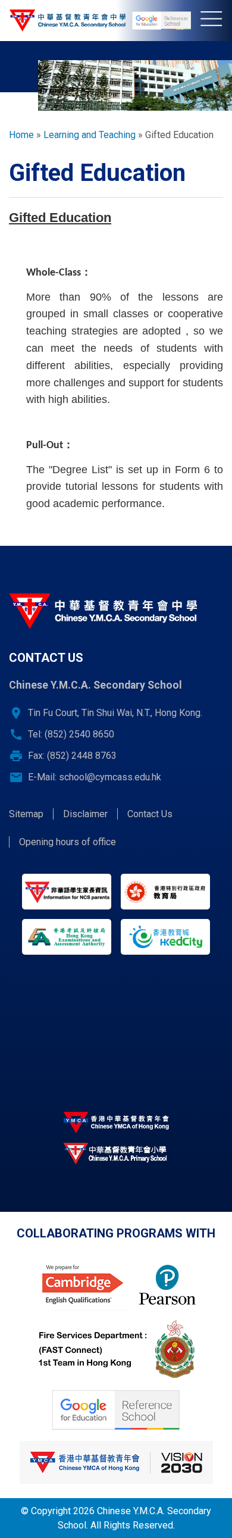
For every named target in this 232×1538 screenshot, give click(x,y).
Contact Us (150, 814)
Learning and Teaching (89, 134)
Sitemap (26, 814)
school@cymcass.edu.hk (110, 777)
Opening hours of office (67, 842)
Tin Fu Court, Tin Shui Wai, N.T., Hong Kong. (115, 712)
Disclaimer (85, 814)
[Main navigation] (216, 20)
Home (21, 134)
